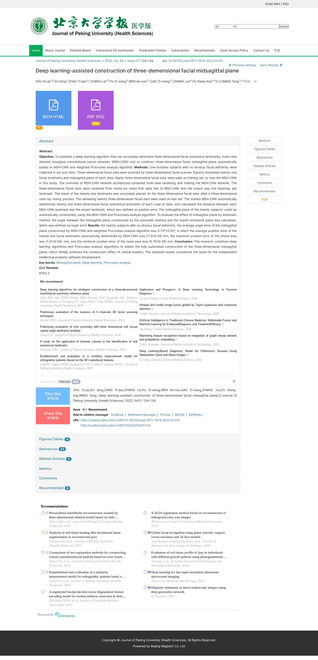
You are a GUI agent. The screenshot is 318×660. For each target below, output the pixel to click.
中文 (277, 50)
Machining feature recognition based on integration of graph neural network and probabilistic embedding (188, 337)
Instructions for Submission (115, 50)
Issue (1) (133, 61)
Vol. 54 (119, 61)
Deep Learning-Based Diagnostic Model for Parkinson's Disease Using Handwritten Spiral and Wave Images (188, 352)
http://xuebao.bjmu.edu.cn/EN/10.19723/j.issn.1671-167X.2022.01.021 (130, 420)
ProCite (165, 414)
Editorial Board (80, 50)
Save (76, 409)
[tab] (138, 141)
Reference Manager (142, 414)
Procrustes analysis (117, 262)
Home (36, 50)
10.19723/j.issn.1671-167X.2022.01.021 (195, 61)
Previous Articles (244, 65)
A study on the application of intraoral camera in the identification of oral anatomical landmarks (88, 343)
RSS (286, 4)
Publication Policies (152, 50)
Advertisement (204, 50)
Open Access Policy (234, 50)
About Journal (55, 50)
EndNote (117, 414)
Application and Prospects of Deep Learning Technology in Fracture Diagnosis (188, 291)
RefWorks (195, 414)
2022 (108, 61)
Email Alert (272, 4)
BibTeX (180, 414)
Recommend (97, 409)
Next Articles (269, 65)
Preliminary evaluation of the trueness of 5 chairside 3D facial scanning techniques (88, 314)
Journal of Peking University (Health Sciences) (68, 61)
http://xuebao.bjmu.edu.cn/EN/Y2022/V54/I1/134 (116, 425)
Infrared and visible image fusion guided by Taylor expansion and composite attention (188, 306)
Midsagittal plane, (69, 262)
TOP (264, 199)
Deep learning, (93, 262)
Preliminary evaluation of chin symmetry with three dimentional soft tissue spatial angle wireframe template (88, 328)
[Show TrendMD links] (234, 381)
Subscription (180, 50)
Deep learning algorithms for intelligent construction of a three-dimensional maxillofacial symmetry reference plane (88, 291)
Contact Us (261, 50)
